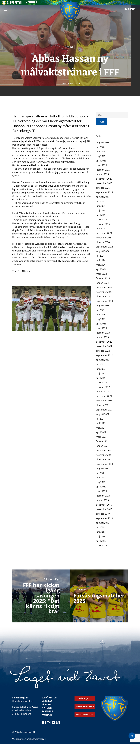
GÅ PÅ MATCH (49, 697)
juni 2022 (100, 368)
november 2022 (104, 346)
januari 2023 (102, 337)
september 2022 (104, 355)
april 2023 (101, 323)
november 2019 (104, 509)
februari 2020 (103, 495)
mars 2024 (101, 273)
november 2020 (104, 454)
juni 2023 (100, 314)
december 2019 (104, 504)
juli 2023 (100, 310)
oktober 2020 (103, 459)
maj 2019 (100, 536)
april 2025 (101, 214)
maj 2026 (100, 156)
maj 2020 (100, 482)
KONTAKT (47, 714)
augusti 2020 (102, 468)
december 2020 (104, 450)
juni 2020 (100, 477)
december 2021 (104, 396)
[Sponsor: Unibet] (31, 3)
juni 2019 (100, 531)
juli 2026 (100, 147)
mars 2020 (101, 491)
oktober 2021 (103, 405)
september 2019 (104, 518)
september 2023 (104, 301)
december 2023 (104, 287)
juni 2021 (100, 423)
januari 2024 (102, 282)
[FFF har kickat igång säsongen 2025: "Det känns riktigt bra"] (41, 595)
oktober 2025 (103, 187)
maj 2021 (100, 427)
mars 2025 (101, 219)
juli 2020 (100, 473)
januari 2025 (102, 228)
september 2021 (104, 409)
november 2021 (104, 400)
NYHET (70, 47)
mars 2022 (101, 382)
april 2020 (101, 486)
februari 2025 (103, 224)
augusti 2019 (102, 522)
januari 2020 (102, 500)
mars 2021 (101, 436)
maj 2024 (100, 264)
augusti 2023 (102, 305)
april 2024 (101, 269)
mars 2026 (101, 165)
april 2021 (101, 432)
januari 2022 (102, 391)
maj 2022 (100, 373)
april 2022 (101, 377)
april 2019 (101, 540)
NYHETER (47, 707)
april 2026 (101, 160)
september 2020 (104, 463)
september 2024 (104, 246)
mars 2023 (101, 328)
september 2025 (104, 192)
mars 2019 (101, 545)
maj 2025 (100, 210)
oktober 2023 (103, 296)
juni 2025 (100, 205)
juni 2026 (100, 151)
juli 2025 (100, 201)
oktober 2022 (103, 350)
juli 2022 (100, 364)
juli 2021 (100, 418)
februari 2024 (103, 278)
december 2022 (104, 341)
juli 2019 (100, 527)
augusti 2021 (102, 414)
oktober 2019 (103, 513)
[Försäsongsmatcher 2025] (99, 595)
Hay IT (43, 738)
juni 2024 (100, 260)
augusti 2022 (102, 359)
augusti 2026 (102, 142)
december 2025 (104, 178)
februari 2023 (103, 332)
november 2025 (104, 183)
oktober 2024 (103, 242)
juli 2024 (100, 255)
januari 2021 (102, 445)
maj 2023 (100, 319)
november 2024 (104, 237)
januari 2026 (102, 174)
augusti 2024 (102, 251)
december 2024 (104, 233)
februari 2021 (103, 441)
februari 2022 (103, 387)
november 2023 (104, 291)
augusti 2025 (102, 196)
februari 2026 (103, 169)
